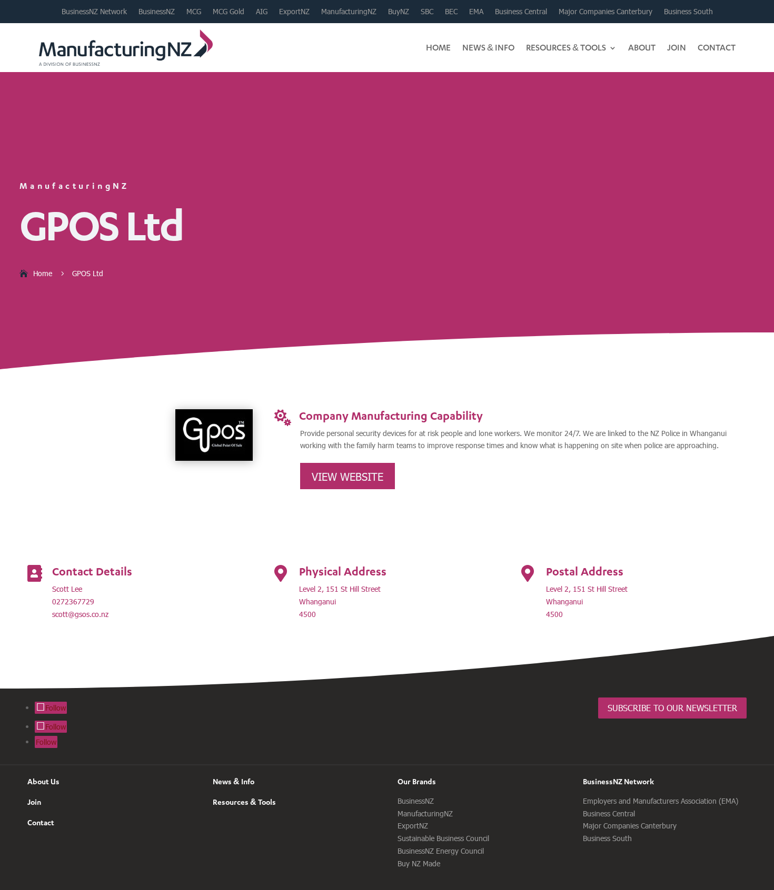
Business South (688, 11)
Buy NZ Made (419, 863)
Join (676, 47)
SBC (427, 11)
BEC (451, 11)
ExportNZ (294, 11)
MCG (193, 11)
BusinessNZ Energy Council (441, 851)
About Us (43, 781)
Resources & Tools (566, 47)
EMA (476, 11)
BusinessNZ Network (94, 11)
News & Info (488, 47)
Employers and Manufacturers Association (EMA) (660, 801)
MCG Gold (228, 11)
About (642, 47)
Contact (717, 47)
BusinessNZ (156, 11)
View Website (347, 476)
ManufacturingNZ (348, 11)
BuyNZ (398, 11)
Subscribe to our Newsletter (672, 707)
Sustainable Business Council (443, 838)
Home (438, 47)
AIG (261, 11)
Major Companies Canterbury (605, 11)
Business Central (521, 11)
